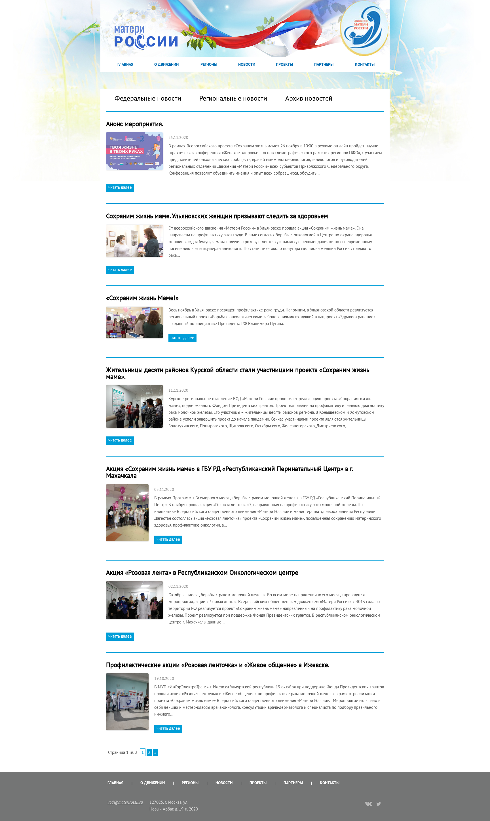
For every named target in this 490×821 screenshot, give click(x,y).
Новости (246, 64)
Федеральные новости (148, 98)
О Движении (166, 64)
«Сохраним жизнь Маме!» (142, 298)
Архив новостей (308, 98)
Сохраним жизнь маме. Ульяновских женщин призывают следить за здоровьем (217, 216)
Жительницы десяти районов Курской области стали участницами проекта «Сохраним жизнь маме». (237, 373)
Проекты (284, 64)
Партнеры (323, 64)
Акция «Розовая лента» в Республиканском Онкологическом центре (202, 572)
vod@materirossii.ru (125, 802)
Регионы (208, 64)
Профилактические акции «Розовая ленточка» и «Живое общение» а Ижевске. (218, 665)
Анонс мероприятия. (134, 124)
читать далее (120, 187)
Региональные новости (233, 98)
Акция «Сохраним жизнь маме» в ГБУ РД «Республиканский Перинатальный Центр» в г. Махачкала (229, 472)
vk (368, 804)
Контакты (365, 64)
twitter (379, 804)
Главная (125, 64)
